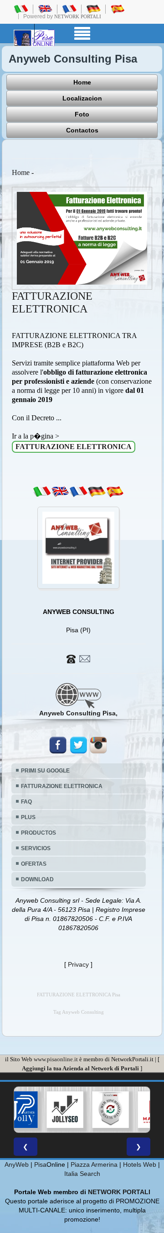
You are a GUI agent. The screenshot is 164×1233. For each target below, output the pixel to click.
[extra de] (96, 491)
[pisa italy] (45, 8)
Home (82, 82)
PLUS (28, 817)
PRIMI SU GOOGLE (45, 770)
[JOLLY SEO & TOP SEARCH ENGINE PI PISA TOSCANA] (65, 1109)
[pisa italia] (21, 8)
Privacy (78, 964)
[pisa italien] (93, 8)
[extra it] (42, 491)
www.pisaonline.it (56, 1059)
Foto (82, 114)
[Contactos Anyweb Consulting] (78, 658)
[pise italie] (69, 8)
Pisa (40, 1164)
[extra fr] (78, 491)
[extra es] (115, 491)
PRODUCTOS (38, 833)
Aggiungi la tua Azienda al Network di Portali (80, 1068)
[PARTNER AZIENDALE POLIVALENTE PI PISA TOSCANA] (19, 1109)
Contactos (82, 130)
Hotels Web (139, 1164)
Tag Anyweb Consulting (78, 1012)
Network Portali (77, 16)
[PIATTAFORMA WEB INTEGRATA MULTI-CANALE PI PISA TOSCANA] (110, 1109)
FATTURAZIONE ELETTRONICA (61, 786)
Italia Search (82, 1173)
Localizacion (82, 98)
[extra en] (60, 491)
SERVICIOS (36, 848)
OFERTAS (33, 864)
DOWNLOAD (37, 879)
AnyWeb (17, 1164)
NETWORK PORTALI (119, 1192)
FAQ (26, 802)
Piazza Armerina (94, 1164)
